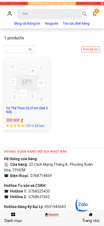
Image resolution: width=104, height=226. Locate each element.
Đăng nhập (10, 14)
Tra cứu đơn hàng (76, 23)
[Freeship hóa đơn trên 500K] (52, 3)
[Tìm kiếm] (84, 14)
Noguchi (51, 23)
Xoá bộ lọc (90, 49)
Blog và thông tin (27, 23)
